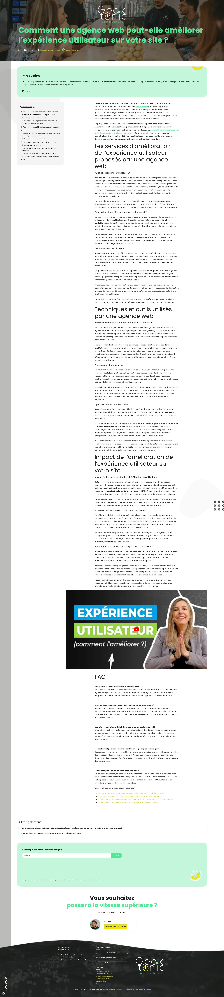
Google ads (100, 974)
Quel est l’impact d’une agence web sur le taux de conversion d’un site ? (129, 796)
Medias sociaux (101, 981)
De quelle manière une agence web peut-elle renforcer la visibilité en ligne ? (131, 793)
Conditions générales (143, 989)
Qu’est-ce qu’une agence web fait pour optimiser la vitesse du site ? (128, 802)
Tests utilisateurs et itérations (33, 124)
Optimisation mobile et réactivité (34, 139)
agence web (141, 106)
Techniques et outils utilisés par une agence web (40, 128)
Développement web (103, 971)
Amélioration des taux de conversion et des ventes (40, 153)
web (58, 50)
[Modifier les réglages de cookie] (3, 993)
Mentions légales (109, 989)
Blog (20, 50)
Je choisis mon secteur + (112, 963)
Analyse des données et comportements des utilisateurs (41, 133)
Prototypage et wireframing (32, 136)
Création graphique (102, 979)
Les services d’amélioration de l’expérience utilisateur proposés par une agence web (39, 113)
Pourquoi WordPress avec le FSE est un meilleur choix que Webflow (51, 833)
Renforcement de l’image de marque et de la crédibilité (41, 156)
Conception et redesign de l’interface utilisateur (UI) (40, 121)
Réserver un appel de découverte (115, 926)
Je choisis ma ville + (112, 952)
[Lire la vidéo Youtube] (136, 629)
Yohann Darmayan (72, 50)
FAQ (24, 159)
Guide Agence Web (46, 50)
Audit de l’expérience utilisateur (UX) (34, 118)
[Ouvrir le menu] (5, 11)
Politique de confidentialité (125, 989)
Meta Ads (109, 974)
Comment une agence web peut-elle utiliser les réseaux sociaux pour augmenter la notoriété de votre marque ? (71, 828)
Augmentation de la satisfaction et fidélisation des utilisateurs (39, 149)
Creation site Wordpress (104, 976)
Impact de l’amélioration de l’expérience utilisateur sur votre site (38, 143)
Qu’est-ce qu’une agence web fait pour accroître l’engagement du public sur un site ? (136, 799)
